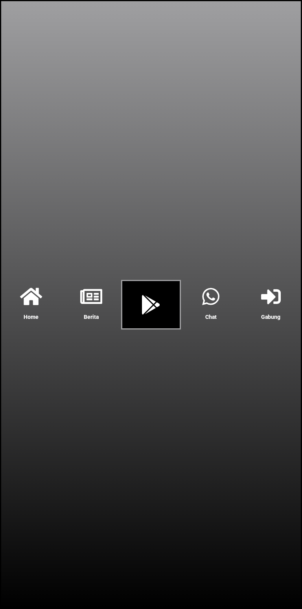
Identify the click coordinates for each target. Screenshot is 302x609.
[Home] (31, 296)
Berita (91, 317)
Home (31, 317)
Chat (211, 317)
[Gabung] (271, 296)
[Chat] (211, 296)
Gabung (270, 317)
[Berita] (91, 296)
